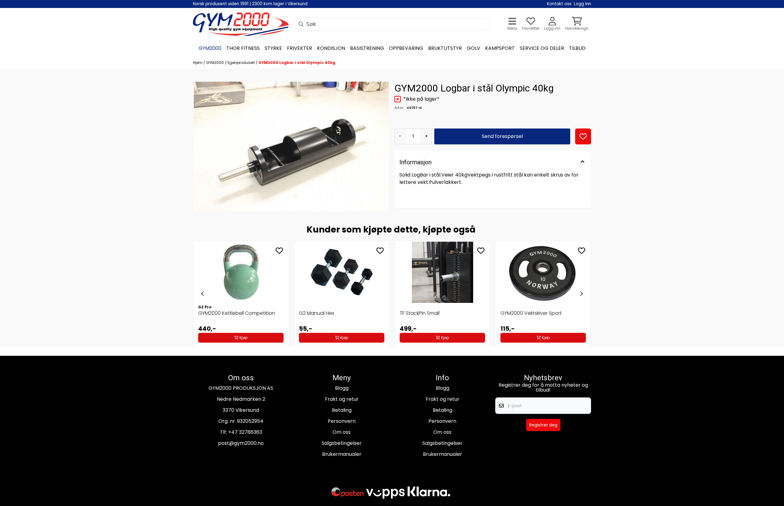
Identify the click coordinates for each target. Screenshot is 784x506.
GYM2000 (215, 62)
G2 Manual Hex (316, 313)
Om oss (342, 432)
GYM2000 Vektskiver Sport (531, 313)
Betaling (342, 410)
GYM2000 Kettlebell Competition (236, 313)
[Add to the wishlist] (279, 250)
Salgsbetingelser (342, 443)
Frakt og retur (342, 399)
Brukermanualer (341, 454)
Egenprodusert (242, 62)
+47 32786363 (245, 432)
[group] (241, 294)
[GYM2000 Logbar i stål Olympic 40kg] (291, 146)
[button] (583, 136)
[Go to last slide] (203, 294)
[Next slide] (581, 294)
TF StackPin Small (419, 313)
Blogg (342, 388)
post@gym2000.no (241, 443)
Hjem (198, 62)
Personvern (342, 421)
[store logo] (241, 24)
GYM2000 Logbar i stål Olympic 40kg (296, 62)
